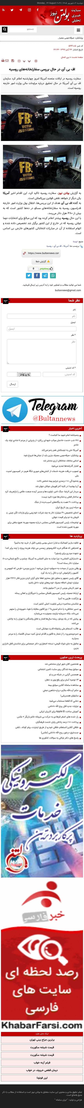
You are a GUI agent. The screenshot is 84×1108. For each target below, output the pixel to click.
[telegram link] (45, 275)
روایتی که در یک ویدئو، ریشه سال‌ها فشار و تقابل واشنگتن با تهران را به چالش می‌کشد (43, 621)
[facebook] (37, 10)
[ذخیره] (12, 60)
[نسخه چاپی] (2, 60)
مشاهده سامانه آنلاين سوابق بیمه (63, 685)
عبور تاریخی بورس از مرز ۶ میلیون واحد (61, 588)
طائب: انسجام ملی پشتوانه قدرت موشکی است (57, 628)
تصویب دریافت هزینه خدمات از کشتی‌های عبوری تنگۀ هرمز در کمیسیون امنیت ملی (42, 474)
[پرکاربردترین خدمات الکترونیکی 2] (42, 811)
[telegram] (20, 9)
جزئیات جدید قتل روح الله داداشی (63, 706)
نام (74, 309)
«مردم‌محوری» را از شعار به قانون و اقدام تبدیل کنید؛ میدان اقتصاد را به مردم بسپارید (44, 636)
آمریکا (66, 246)
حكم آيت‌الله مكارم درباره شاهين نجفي (61, 690)
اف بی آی (58, 246)
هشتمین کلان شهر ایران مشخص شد (62, 664)
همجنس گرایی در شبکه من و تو (64, 674)
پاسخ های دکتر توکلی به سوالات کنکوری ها (59, 738)
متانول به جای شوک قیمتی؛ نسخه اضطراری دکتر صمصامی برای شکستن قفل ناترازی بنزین (40, 646)
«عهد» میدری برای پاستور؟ (67, 553)
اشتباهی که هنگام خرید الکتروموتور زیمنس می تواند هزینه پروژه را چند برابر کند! (42, 548)
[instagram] (29, 10)
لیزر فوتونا (42, 1078)
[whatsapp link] (53, 275)
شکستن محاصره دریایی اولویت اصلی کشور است (56, 604)
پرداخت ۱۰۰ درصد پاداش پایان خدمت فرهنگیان (57, 722)
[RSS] (3, 10)
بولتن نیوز (63, 193)
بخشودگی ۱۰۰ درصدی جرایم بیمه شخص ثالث (58, 481)
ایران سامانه (61, 1100)
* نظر (73, 335)
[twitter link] (29, 275)
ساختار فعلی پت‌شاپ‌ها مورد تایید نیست (60, 497)
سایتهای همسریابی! (69, 695)
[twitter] (12, 10)
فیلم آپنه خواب (42, 1063)
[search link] (4, 29)
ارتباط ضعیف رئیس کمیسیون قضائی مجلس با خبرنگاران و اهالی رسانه (47, 593)
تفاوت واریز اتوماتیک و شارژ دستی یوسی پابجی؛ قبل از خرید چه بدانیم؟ (46, 543)
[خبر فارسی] (42, 954)
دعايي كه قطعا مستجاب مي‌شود (64, 701)
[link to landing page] (64, 15)
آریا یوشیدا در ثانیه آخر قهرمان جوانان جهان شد (57, 486)
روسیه (49, 246)
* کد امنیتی (71, 368)
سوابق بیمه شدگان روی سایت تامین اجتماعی (58, 669)
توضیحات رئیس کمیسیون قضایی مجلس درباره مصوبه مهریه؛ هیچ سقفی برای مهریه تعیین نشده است (43, 525)
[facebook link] (37, 275)
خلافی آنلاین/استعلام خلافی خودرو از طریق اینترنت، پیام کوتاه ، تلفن (47, 727)
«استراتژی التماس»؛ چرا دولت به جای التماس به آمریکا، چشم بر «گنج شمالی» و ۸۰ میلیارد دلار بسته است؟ (41, 561)
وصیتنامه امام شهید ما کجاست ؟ (64, 435)
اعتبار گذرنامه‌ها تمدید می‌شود (65, 466)
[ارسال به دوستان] (6, 60)
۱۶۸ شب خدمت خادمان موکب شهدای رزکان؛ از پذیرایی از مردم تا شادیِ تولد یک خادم (42, 443)
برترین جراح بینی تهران (42, 1040)
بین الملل (65, 57)
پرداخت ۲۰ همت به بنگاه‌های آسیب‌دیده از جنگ (56, 502)
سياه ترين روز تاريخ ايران (67, 507)
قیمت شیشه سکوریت (42, 1047)
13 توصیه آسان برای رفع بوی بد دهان (62, 680)
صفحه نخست (77, 57)
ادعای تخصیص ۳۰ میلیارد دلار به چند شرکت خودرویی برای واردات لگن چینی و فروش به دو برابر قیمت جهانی (42, 515)
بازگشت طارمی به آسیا (68, 598)
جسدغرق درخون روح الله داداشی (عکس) (60, 732)
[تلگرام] (42, 409)
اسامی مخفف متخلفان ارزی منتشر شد (61, 461)
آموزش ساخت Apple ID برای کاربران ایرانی (59, 711)
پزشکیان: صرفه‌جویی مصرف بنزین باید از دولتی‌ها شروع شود (55, 38)
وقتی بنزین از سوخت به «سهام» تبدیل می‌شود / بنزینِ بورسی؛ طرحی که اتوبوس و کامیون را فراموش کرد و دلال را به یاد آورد (42, 571)
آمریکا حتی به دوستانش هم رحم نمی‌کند (60, 450)
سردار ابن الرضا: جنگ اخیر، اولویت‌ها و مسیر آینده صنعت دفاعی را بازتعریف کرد (42, 491)
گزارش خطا (41, 261)
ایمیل (73, 322)
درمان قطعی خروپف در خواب (42, 1070)
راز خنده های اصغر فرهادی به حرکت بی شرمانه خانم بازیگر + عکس (48, 717)
